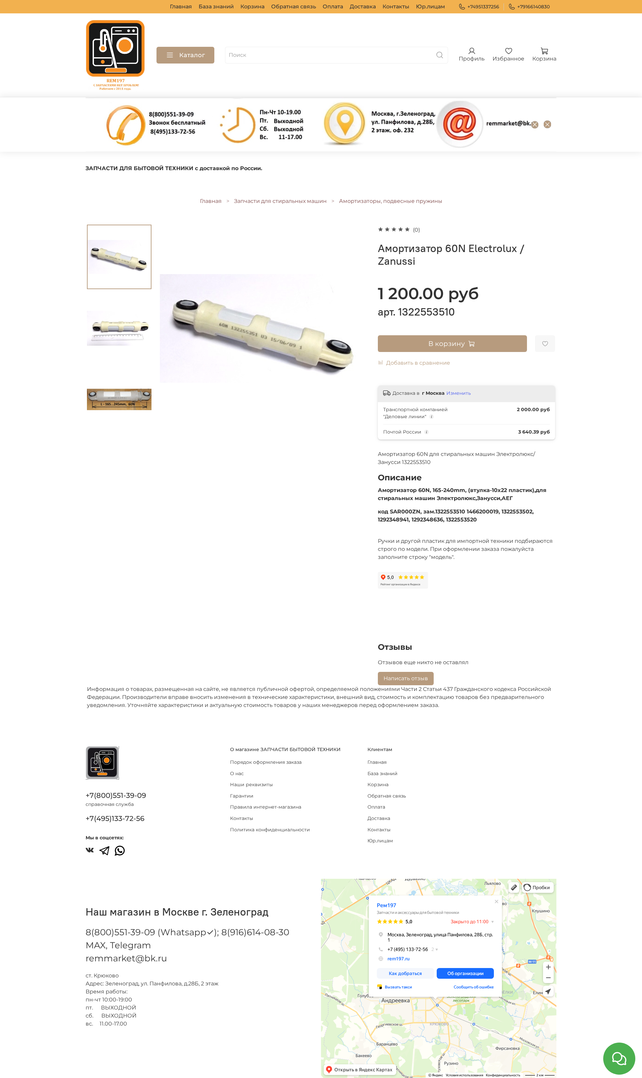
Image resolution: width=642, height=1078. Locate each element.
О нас (237, 773)
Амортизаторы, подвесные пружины (390, 201)
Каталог (192, 55)
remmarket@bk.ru (126, 958)
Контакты (396, 6)
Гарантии (241, 796)
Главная (181, 6)
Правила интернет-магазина (265, 807)
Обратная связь (293, 6)
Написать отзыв (406, 678)
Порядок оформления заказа (266, 762)
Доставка (363, 6)
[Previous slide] (173, 328)
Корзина (252, 6)
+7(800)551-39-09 (116, 795)
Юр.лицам (430, 6)
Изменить (458, 393)
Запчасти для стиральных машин (280, 201)
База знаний (216, 6)
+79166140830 (533, 7)
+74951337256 (483, 7)
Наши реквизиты (251, 785)
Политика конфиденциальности (270, 830)
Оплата (333, 6)
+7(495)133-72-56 (115, 818)
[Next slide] (354, 328)
